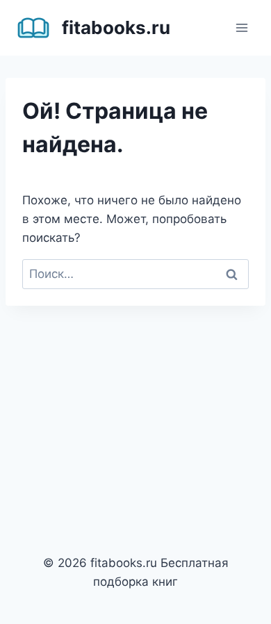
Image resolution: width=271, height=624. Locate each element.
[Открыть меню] (241, 27)
